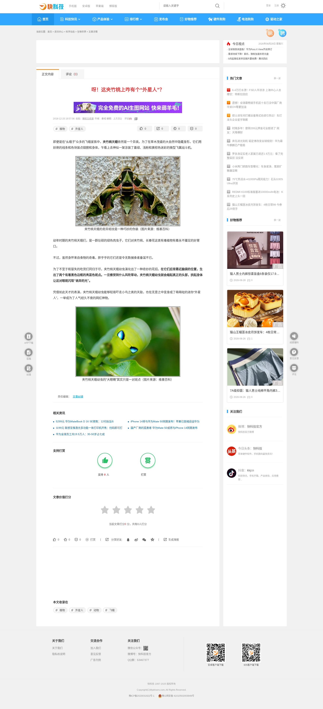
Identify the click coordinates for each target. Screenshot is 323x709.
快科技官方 (144, 653)
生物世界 (81, 32)
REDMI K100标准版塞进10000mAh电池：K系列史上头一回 (255, 194)
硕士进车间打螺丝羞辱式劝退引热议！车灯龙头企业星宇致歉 (254, 117)
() (130, 118)
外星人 (77, 129)
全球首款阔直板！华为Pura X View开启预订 (250, 49)
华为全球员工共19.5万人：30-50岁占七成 (80, 434)
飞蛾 (110, 610)
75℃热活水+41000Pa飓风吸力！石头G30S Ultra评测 (255, 181)
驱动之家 (276, 19)
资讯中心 (58, 32)
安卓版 (86, 5)
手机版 (73, 5)
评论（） (72, 74)
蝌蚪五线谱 (88, 118)
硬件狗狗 (219, 19)
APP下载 (28, 343)
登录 (268, 5)
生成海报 (173, 539)
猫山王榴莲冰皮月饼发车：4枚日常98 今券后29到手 (254, 206)
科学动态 (70, 32)
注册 (276, 5)
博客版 (113, 5)
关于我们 (57, 647)
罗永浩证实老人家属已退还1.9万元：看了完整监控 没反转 (255, 155)
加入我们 (95, 647)
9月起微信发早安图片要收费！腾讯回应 (248, 58)
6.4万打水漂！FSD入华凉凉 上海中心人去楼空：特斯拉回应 (254, 92)
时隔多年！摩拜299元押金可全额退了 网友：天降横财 (253, 130)
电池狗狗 (248, 19)
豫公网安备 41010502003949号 (178, 696)
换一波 (277, 78)
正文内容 (48, 74)
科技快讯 (71, 19)
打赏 (93, 539)
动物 (94, 610)
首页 (45, 19)
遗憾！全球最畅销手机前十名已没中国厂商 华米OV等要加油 (254, 104)
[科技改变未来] (49, 5)
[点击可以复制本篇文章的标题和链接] (135, 118)
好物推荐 (191, 19)
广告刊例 (95, 659)
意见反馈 (95, 653)
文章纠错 (78, 396)
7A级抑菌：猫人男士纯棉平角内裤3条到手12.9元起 (255, 391)
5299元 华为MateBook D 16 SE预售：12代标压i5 (85, 421)
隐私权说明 (58, 653)
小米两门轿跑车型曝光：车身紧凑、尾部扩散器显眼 (254, 168)
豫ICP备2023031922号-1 (141, 696)
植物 (60, 129)
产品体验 (103, 19)
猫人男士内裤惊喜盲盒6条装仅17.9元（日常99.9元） (254, 275)
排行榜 (134, 19)
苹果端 (100, 5)
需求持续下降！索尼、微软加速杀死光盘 (248, 54)
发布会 (163, 19)
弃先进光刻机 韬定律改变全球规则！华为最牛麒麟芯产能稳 (255, 143)
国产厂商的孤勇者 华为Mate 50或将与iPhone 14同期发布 (164, 427)
